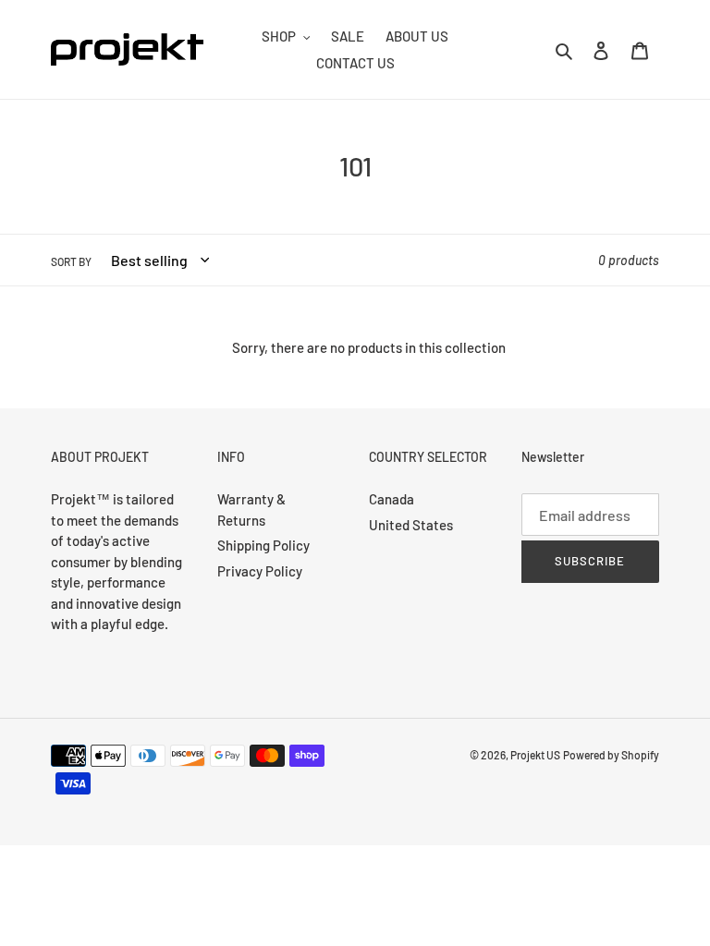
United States (411, 524)
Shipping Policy (263, 545)
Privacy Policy (259, 571)
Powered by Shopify (611, 754)
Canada (391, 499)
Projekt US (535, 754)
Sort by (71, 261)
